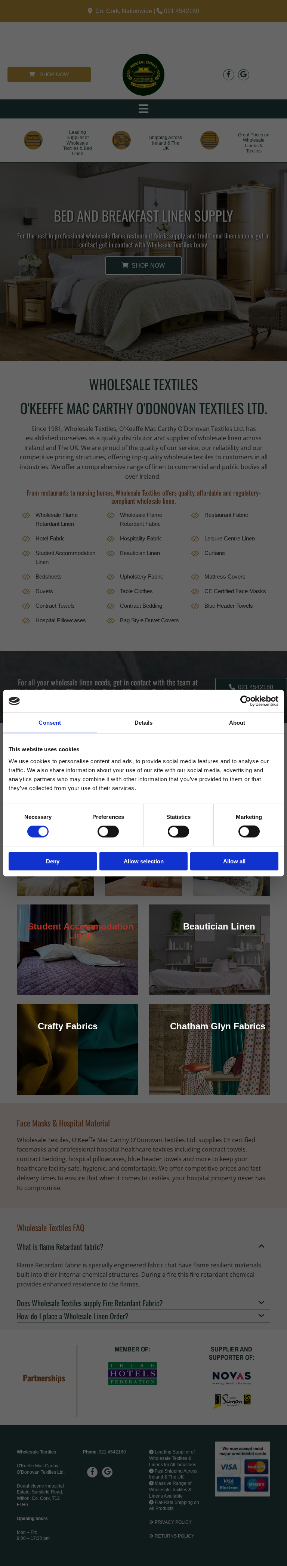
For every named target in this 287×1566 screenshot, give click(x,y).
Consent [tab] (49, 722)
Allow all (234, 861)
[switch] (108, 832)
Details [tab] (144, 722)
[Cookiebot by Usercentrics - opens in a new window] (245, 701)
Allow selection (144, 861)
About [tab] (237, 722)
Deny (52, 861)
